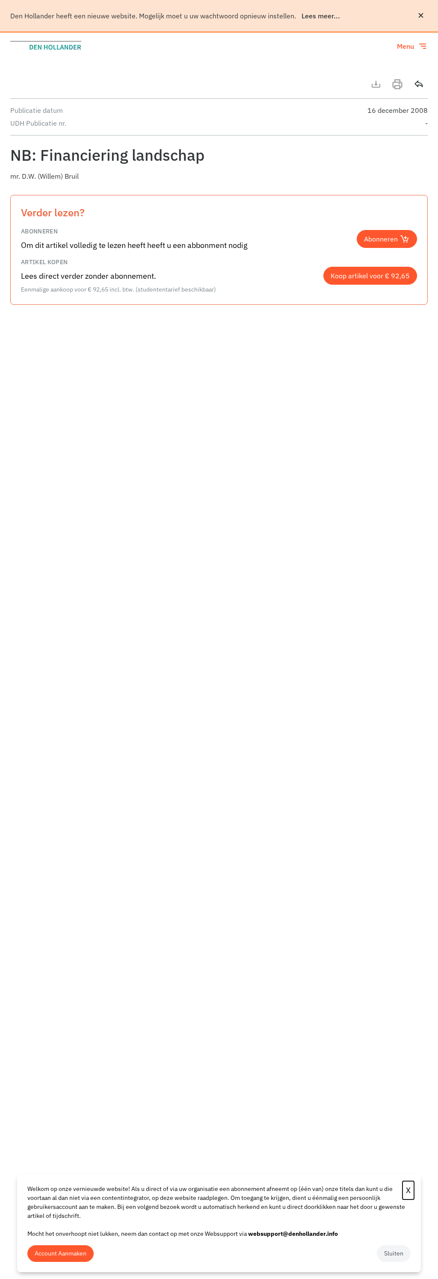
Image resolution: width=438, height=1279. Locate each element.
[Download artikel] (376, 84)
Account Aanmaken (60, 1253)
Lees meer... (321, 16)
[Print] (397, 84)
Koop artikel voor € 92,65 (370, 275)
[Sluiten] (421, 15)
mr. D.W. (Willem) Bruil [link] (44, 176)
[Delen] (419, 84)
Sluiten (393, 1253)
